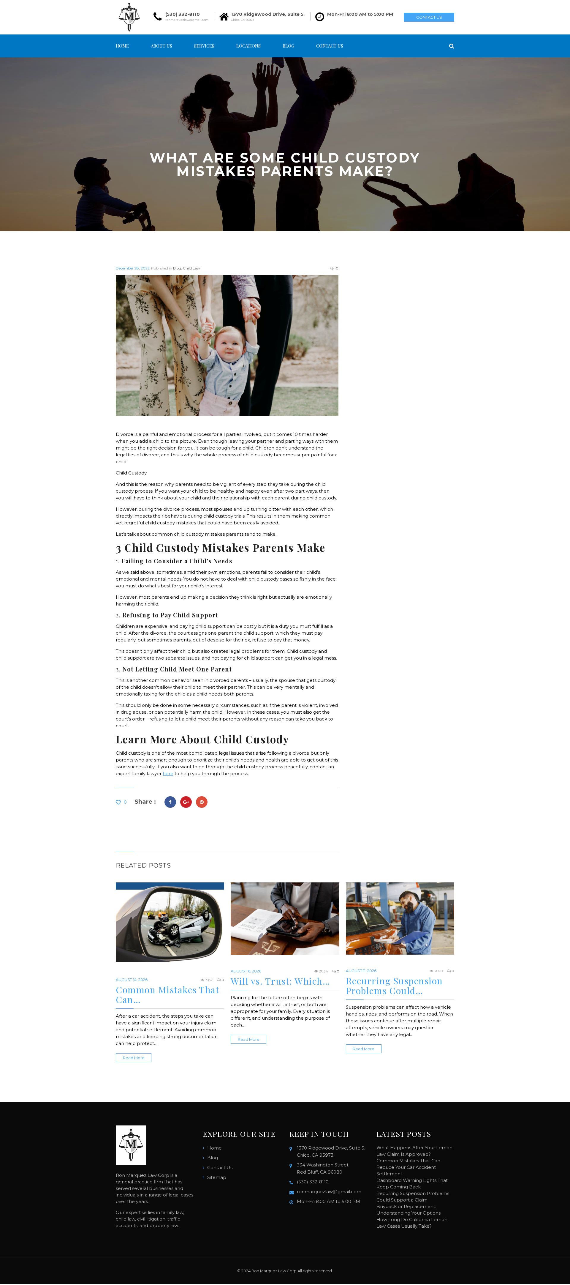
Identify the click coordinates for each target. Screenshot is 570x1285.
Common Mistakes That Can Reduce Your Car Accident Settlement (408, 1167)
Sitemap (216, 1177)
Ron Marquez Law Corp (274, 1270)
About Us (161, 46)
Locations (248, 46)
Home (122, 46)
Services (204, 46)
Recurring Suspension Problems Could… (394, 986)
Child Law (191, 268)
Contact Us (429, 17)
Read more (134, 1057)
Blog (288, 46)
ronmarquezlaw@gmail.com (186, 20)
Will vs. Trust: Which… (280, 981)
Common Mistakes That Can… (167, 994)
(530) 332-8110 (182, 14)
